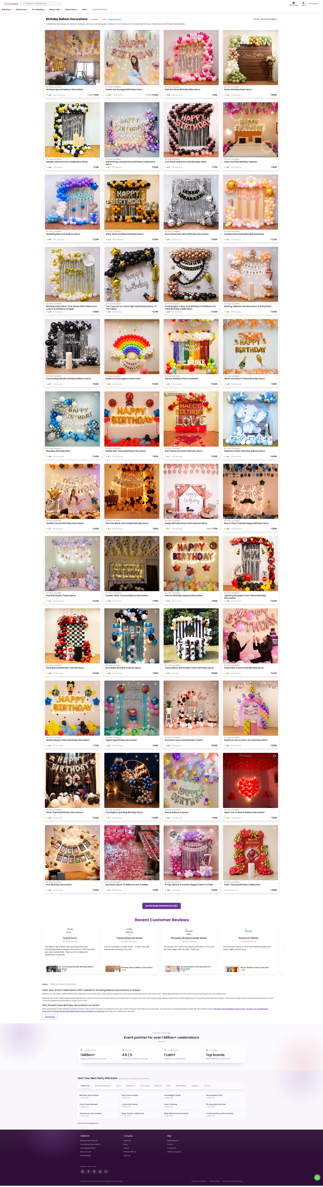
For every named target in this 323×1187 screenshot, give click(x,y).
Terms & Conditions (199, 1181)
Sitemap (127, 1155)
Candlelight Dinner (88, 1148)
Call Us (170, 1144)
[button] (7, 9)
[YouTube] (106, 1171)
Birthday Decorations (89, 1140)
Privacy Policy (215, 1181)
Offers (126, 1148)
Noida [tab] (118, 1085)
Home (45, 984)
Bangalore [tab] (130, 1085)
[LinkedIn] (100, 1171)
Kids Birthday (85, 1155)
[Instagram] (82, 1171)
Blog (125, 1144)
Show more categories (87, 1123)
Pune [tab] (169, 1085)
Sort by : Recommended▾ (264, 19)
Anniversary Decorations (90, 1144)
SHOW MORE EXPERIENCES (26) (161, 905)
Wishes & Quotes (174, 1152)
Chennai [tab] (207, 1085)
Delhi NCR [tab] (85, 1085)
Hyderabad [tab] (145, 1085)
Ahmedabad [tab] (181, 1085)
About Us (127, 1140)
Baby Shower (85, 1152)
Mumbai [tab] (158, 1085)
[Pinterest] (94, 1171)
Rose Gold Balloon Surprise (92, 1011)
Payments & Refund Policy (233, 1181)
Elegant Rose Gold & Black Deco (66, 1011)
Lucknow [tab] (195, 1085)
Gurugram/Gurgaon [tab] (103, 1085)
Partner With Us (130, 1152)
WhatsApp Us (172, 1140)
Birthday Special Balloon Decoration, (230, 1009)
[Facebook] (88, 1171)
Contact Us (171, 1148)
